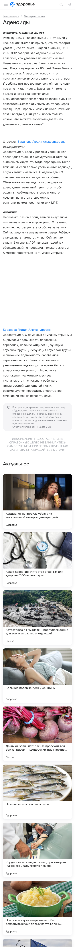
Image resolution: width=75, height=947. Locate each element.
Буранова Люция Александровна (41, 141)
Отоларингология (34, 16)
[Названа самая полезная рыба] (37, 792)
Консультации (11, 16)
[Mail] (12, 4)
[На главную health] (25, 4)
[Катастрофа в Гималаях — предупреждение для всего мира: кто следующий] (37, 617)
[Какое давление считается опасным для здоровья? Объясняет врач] (37, 559)
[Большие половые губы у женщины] (37, 675)
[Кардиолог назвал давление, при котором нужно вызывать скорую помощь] (37, 850)
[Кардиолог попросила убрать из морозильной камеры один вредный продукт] (37, 501)
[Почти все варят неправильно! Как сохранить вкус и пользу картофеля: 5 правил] (37, 908)
